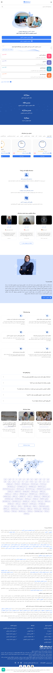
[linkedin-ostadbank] (21, 663)
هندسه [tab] (40, 136)
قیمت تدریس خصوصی (28, 639)
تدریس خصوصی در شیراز (35, 610)
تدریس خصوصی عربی (5, 544)
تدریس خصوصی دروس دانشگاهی (45, 555)
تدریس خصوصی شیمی (15, 544)
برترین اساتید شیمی (11, 636)
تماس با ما (48, 634)
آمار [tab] (36, 136)
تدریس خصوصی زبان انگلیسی (25, 546)
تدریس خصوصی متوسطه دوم (41, 581)
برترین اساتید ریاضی (11, 631)
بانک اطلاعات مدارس (28, 636)
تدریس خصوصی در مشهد (25, 610)
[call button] (3, 669)
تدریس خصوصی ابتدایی (21, 559)
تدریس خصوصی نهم (34, 572)
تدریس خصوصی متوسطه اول (7, 572)
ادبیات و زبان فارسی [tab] (11, 136)
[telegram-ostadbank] (18, 663)
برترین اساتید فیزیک (11, 634)
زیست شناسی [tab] (27, 136)
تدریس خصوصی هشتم (44, 572)
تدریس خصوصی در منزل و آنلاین (38, 652)
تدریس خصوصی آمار (25, 544)
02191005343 (43, 663)
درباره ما (49, 631)
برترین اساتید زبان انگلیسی (9, 628)
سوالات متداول (47, 636)
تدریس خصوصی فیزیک (37, 546)
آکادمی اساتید (30, 634)
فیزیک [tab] (32, 136)
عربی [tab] (18, 136)
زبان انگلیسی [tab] (3, 136)
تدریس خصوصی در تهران (6, 608)
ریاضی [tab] (44, 136)
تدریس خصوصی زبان (14, 546)
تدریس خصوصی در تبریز (14, 610)
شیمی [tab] (21, 136)
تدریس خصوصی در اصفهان (46, 610)
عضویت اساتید (30, 628)
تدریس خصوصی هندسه (34, 544)
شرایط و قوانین (47, 642)
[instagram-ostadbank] (15, 663)
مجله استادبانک (47, 639)
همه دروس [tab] (49, 136)
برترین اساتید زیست (11, 639)
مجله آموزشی (30, 631)
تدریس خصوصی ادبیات (47, 546)
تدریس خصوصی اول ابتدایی (14, 654)
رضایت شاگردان (47, 628)
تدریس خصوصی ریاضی (45, 544)
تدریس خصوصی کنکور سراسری (36, 590)
